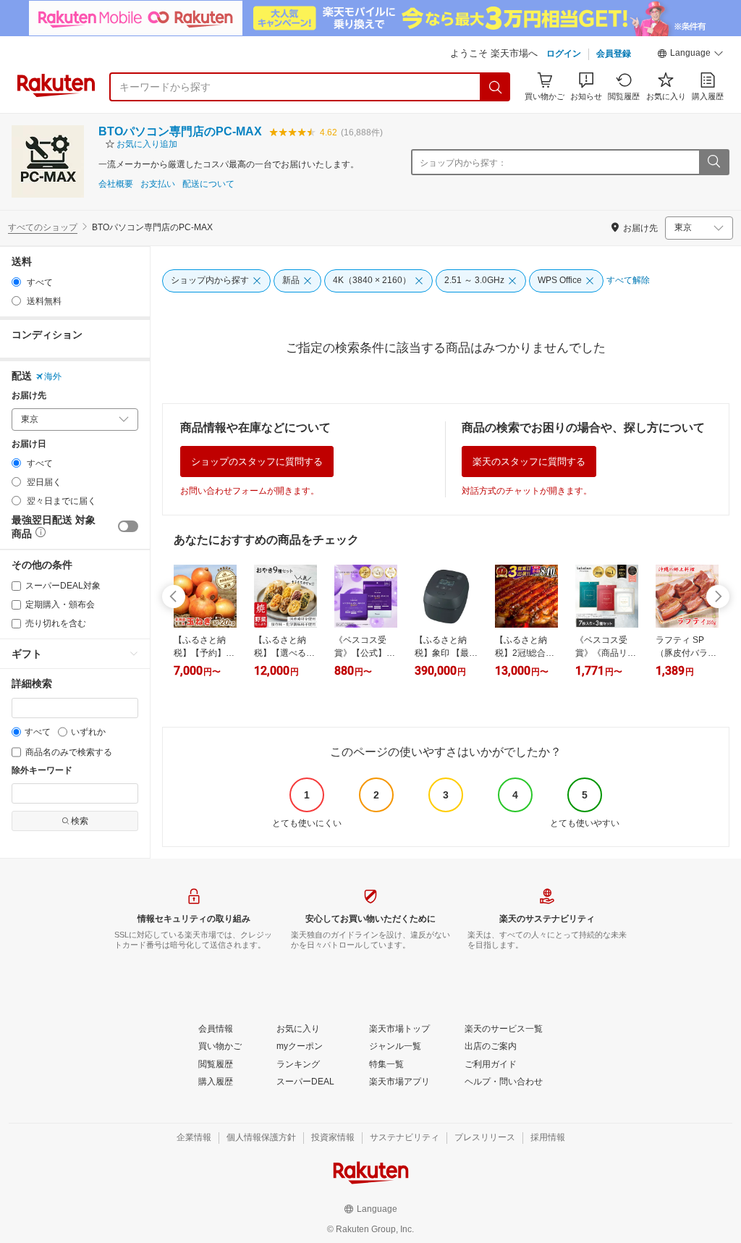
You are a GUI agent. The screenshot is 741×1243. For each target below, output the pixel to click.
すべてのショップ (42, 227)
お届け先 (29, 395)
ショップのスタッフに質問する (257, 461)
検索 (79, 821)
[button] (690, 55)
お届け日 (29, 444)
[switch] (128, 526)
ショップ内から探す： (463, 163)
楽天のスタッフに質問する (529, 461)
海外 (53, 376)
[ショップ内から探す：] (713, 162)
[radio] (16, 282)
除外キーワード (42, 770)
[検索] (495, 86)
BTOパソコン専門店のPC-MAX (180, 131)
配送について (208, 184)
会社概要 (115, 184)
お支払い (157, 184)
